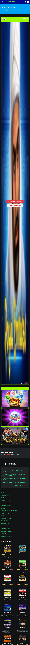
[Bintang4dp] (22, 611)
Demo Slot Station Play (6, 536)
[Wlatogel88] (22, 596)
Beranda (2, 10)
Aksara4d (22, 627)
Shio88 (7, 568)
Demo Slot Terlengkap (6, 521)
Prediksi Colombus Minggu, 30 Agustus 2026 (15, 485)
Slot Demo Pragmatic (6, 505)
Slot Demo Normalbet (6, 518)
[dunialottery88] (7, 641)
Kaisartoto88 (22, 568)
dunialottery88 (7, 643)
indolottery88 (7, 612)
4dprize (22, 582)
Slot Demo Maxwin (5, 495)
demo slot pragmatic (9, 1)
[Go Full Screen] (5, 19)
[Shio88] (7, 566)
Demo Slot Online (5, 513)
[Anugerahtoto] (7, 626)
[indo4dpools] (22, 551)
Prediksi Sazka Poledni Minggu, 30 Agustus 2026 (14, 479)
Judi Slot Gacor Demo (6, 515)
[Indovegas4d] (7, 551)
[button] (15, 203)
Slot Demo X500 (5, 523)
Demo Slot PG (4, 533)
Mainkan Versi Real (16, 201)
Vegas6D (22, 643)
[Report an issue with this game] (2, 19)
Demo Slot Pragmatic (6, 500)
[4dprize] (22, 581)
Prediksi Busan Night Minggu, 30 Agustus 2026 (14, 470)
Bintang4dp (22, 612)
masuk (8, 454)
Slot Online (3, 508)
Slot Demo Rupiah (5, 528)
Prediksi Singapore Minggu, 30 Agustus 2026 (15, 482)
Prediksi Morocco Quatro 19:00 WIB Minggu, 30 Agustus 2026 (14, 474)
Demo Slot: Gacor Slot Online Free (9, 510)
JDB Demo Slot (5, 503)
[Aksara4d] (22, 626)
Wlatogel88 (22, 597)
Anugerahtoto (7, 627)
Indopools (7, 582)
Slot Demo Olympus (6, 526)
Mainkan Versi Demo (16, 205)
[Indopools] (7, 581)
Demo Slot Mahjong (6, 531)
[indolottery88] (7, 611)
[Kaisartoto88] (22, 566)
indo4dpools (22, 553)
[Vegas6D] (22, 641)
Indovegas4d (7, 553)
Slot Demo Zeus (5, 492)
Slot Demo (3, 498)
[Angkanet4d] (7, 596)
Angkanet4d (7, 597)
